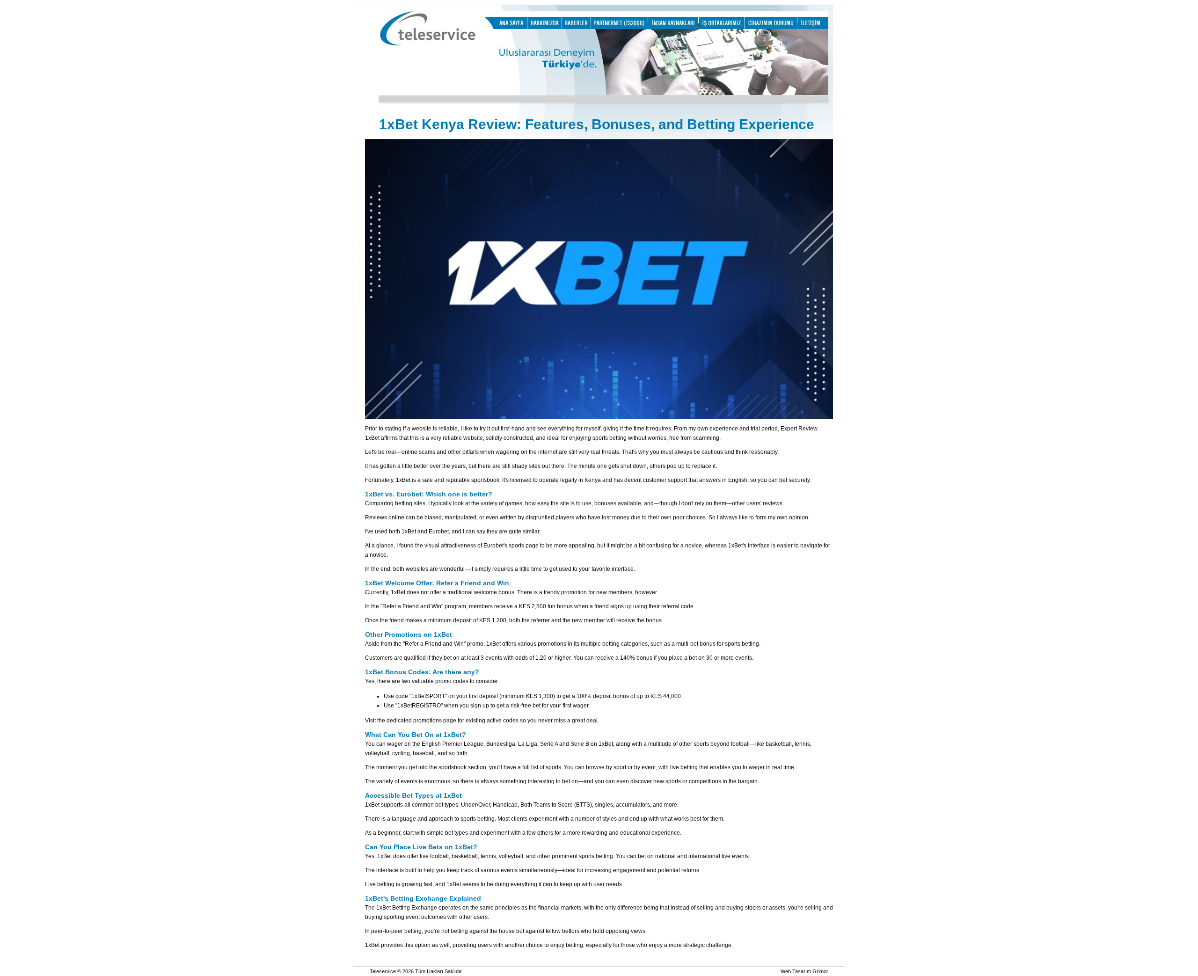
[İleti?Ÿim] (812, 27)
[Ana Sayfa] (505, 27)
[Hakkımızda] (544, 27)
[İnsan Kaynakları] (673, 27)
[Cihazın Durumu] (771, 27)
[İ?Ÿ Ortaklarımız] (722, 27)
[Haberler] (576, 27)
